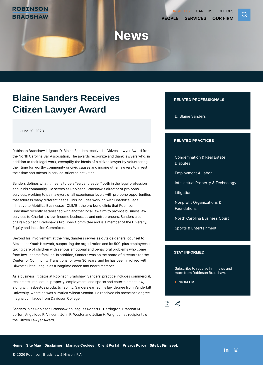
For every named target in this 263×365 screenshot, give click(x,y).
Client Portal (108, 345)
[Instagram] (236, 350)
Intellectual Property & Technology (205, 183)
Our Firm (222, 18)
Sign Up (186, 282)
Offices (225, 11)
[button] (177, 304)
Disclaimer (53, 345)
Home (18, 345)
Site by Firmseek (164, 345)
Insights (181, 11)
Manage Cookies (80, 345)
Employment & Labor (193, 173)
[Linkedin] (226, 350)
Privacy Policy (134, 345)
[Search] (244, 15)
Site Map (33, 345)
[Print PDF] (167, 304)
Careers (204, 11)
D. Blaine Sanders (190, 116)
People (170, 18)
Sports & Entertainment (195, 228)
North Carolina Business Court (202, 218)
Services (195, 18)
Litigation (183, 192)
